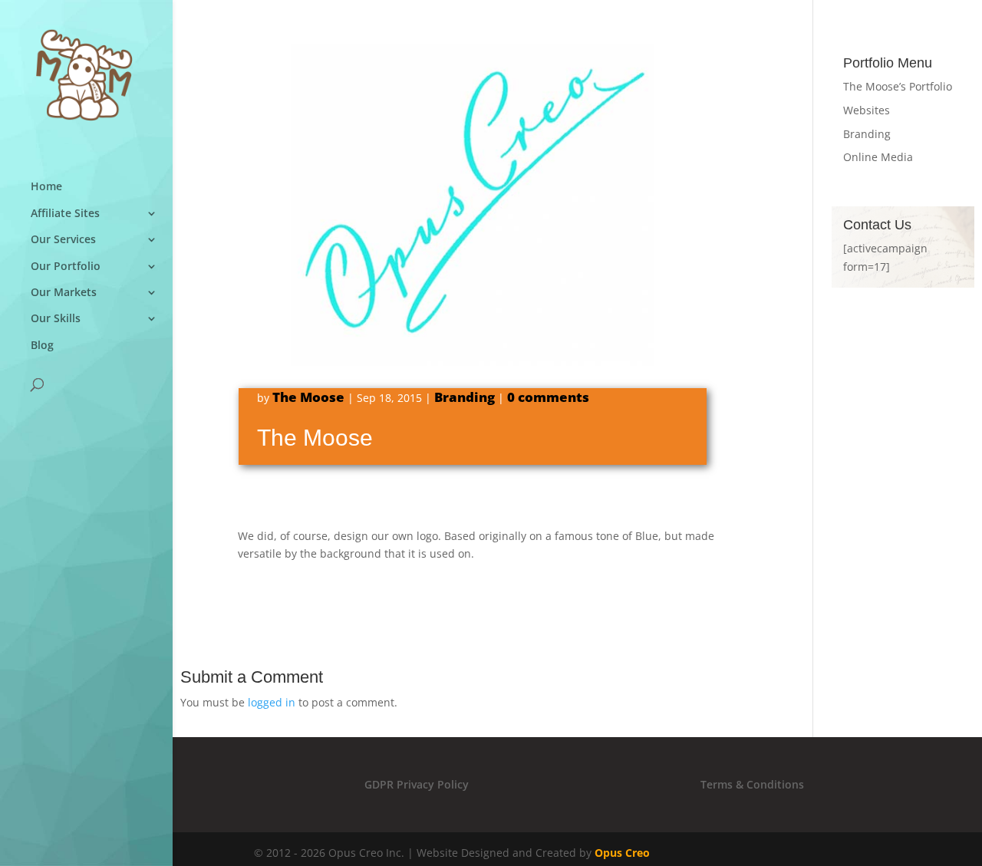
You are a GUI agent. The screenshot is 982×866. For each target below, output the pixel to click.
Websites (866, 110)
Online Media (878, 157)
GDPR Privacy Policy (416, 784)
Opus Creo (622, 852)
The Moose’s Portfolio (897, 86)
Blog (42, 345)
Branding (464, 397)
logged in (271, 702)
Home (46, 186)
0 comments (548, 397)
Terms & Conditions (752, 784)
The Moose (308, 397)
